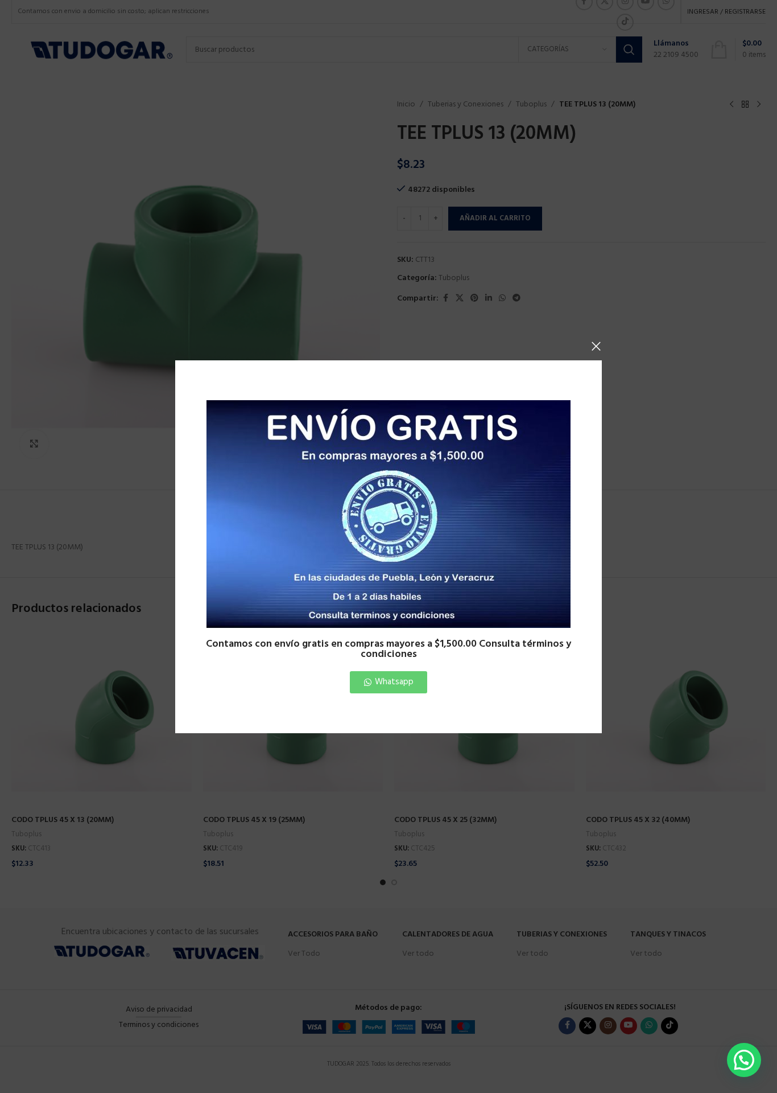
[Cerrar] (596, 346)
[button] (744, 1060)
